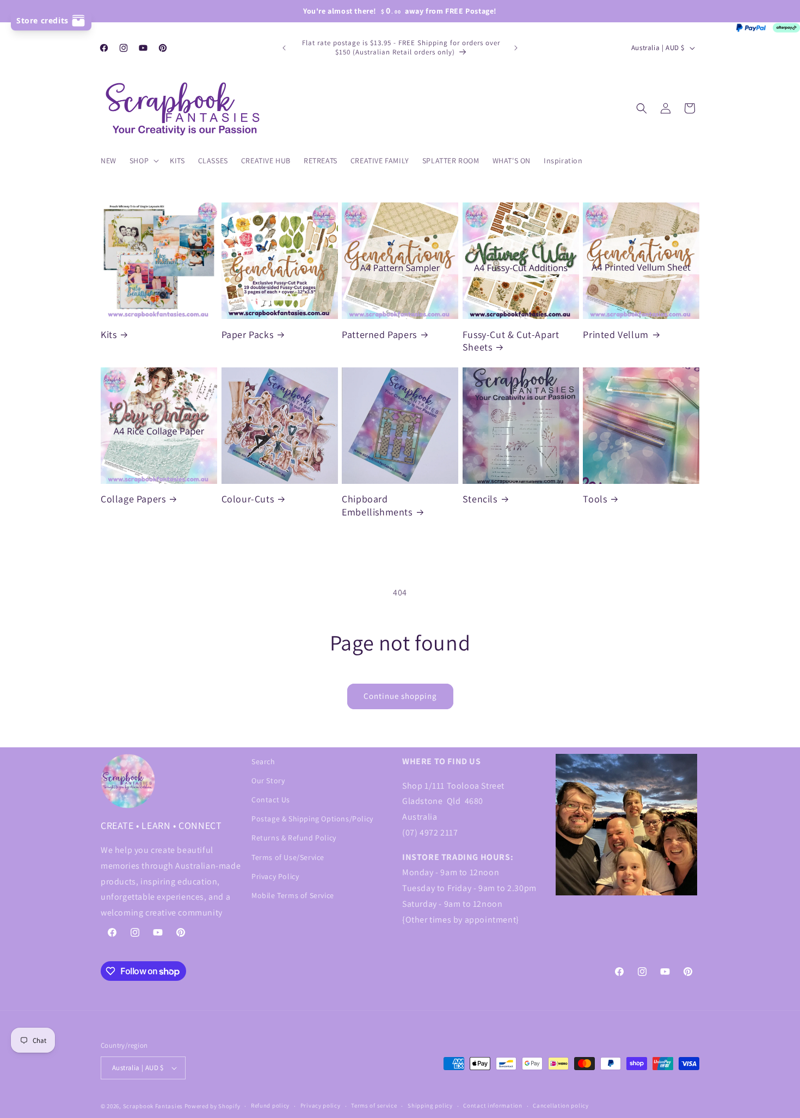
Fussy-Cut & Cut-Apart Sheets (511, 340)
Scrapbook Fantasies (153, 1106)
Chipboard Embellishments (377, 505)
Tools (595, 499)
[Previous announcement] (284, 48)
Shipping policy (430, 1105)
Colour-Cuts (247, 499)
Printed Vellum (615, 334)
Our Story (268, 780)
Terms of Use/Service (287, 857)
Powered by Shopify (212, 1106)
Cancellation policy (560, 1105)
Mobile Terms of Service (292, 895)
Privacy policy (320, 1105)
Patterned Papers (379, 334)
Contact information (492, 1105)
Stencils (480, 499)
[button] (143, 160)
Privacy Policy (275, 876)
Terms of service (374, 1105)
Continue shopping (400, 696)
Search (263, 761)
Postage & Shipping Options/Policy (312, 819)
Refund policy (270, 1105)
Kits (108, 334)
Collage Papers (133, 499)
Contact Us (270, 799)
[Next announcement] (516, 48)
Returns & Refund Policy (293, 838)
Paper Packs (247, 334)
